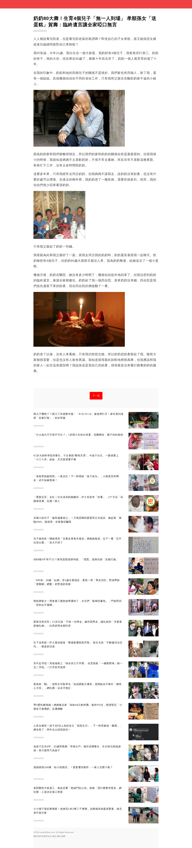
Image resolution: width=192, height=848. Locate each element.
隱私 (59, 836)
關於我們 (37, 836)
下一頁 (96, 395)
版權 (63, 836)
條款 (54, 836)
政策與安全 (47, 836)
